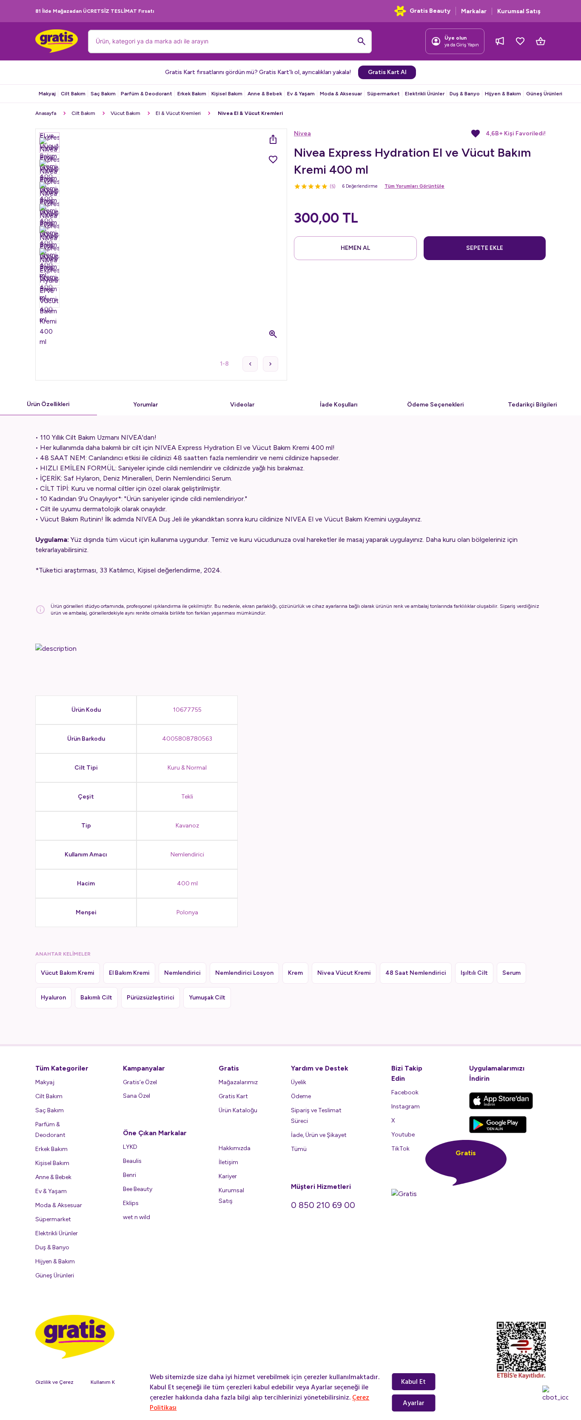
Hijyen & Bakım (503, 94)
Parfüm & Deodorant (146, 94)
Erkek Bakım (191, 94)
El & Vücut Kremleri (178, 113)
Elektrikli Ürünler (424, 94)
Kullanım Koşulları (111, 1382)
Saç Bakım (103, 94)
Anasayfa (45, 113)
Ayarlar (413, 1403)
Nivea (302, 133)
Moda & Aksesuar (341, 94)
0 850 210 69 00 (323, 1205)
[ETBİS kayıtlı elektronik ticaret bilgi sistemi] (521, 1350)
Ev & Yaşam (301, 94)
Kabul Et (413, 1381)
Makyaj (47, 94)
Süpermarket (383, 94)
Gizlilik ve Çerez (54, 1382)
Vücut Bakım (125, 113)
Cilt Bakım (73, 94)
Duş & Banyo (465, 94)
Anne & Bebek (265, 94)
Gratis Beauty (430, 10)
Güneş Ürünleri (544, 94)
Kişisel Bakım (226, 94)
